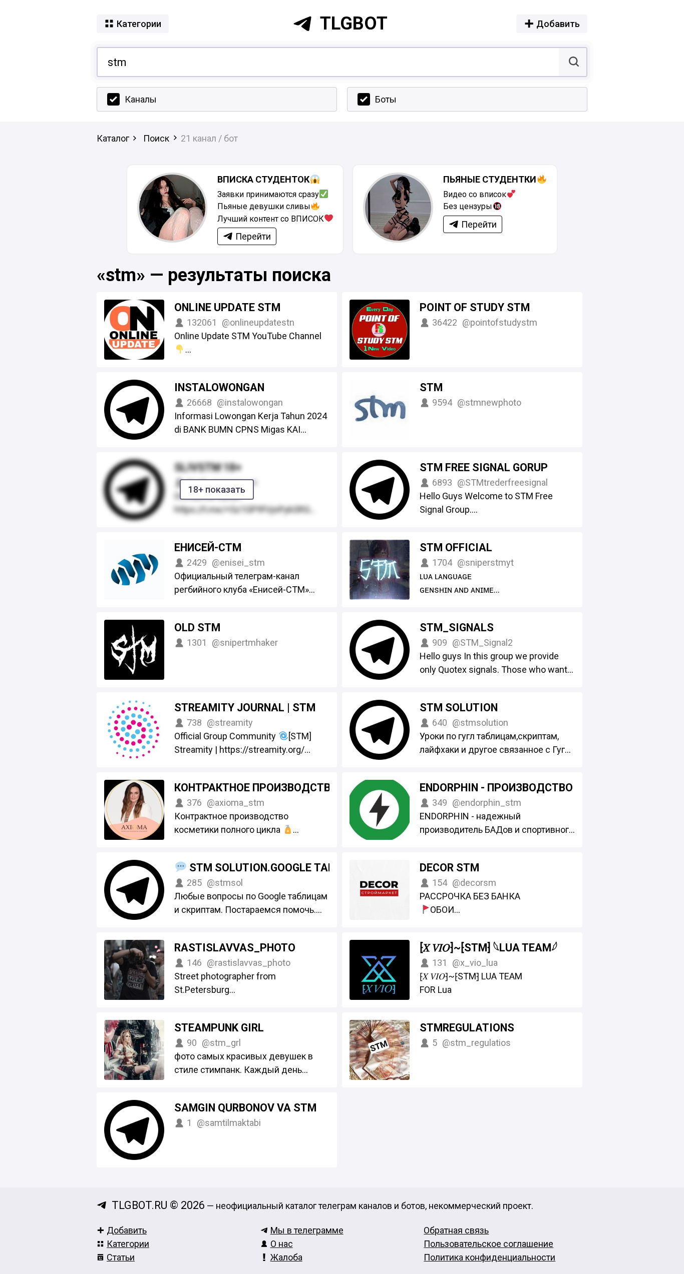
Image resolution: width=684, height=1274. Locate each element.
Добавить (127, 1230)
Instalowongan (219, 387)
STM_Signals (457, 627)
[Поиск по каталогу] (572, 62)
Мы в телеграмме (307, 1230)
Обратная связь (456, 1230)
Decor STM (449, 867)
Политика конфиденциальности (489, 1257)
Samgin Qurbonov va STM (245, 1107)
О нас (281, 1243)
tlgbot (354, 23)
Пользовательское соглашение (488, 1243)
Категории (128, 1243)
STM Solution (459, 707)
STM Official (456, 547)
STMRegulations (467, 1027)
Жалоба (286, 1257)
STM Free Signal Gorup (484, 467)
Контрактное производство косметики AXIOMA (311, 787)
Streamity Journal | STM (244, 707)
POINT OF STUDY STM (475, 307)
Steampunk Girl (219, 1027)
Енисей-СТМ (207, 547)
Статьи (121, 1257)
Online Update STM (227, 307)
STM (431, 387)
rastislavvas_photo (234, 947)
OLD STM (197, 627)
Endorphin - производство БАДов (516, 787)
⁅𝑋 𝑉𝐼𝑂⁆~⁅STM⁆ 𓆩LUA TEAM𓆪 (488, 947)
